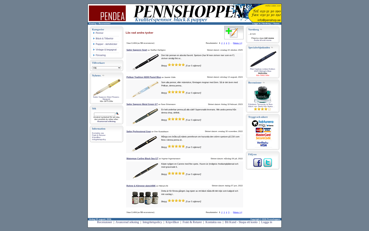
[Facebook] (257, 167)
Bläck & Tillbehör (104, 38)
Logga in (256, 23)
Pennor (99, 33)
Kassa (276, 23)
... (231, 43)
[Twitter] (268, 167)
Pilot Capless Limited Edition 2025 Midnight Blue (262, 70)
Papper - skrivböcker (106, 44)
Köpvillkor (96, 137)
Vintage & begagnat (106, 49)
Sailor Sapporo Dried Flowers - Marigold (106, 98)
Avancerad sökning (127, 222)
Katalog (92, 23)
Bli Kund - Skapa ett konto (241, 222)
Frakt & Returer (99, 135)
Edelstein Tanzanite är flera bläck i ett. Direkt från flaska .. (261, 105)
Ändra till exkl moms (262, 40)
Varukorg (266, 23)
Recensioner (105, 23)
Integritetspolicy (99, 139)
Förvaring (101, 55)
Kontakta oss (98, 133)
